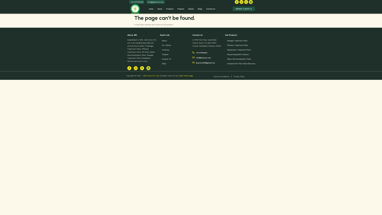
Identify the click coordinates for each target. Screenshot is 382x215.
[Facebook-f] (237, 2)
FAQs (164, 64)
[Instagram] (241, 2)
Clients (191, 9)
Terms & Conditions (221, 77)
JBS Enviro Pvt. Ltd (151, 76)
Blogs (200, 9)
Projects (180, 9)
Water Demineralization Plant (239, 59)
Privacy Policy (239, 77)
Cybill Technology (186, 76)
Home (151, 9)
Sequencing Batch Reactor (238, 54)
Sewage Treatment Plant (237, 41)
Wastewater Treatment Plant (239, 50)
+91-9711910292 (201, 53)
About (159, 9)
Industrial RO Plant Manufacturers (241, 64)
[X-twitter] (246, 2)
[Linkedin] (251, 2)
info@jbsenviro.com (203, 58)
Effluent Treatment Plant (237, 45)
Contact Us (210, 9)
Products (169, 9)
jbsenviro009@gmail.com (205, 63)
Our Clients (166, 45)
